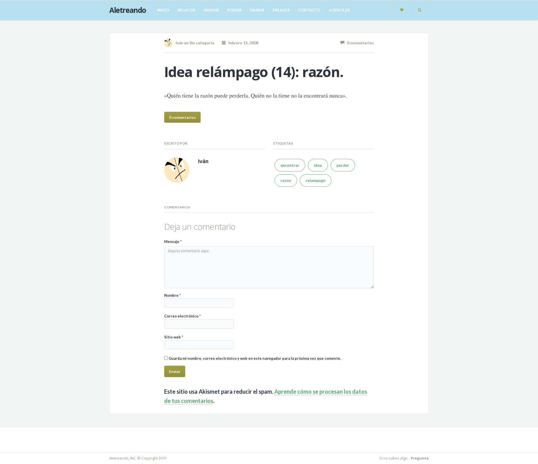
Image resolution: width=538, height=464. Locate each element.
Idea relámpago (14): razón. (254, 71)
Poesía (234, 10)
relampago (316, 180)
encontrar (289, 165)
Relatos (186, 10)
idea (318, 165)
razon (285, 180)
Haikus (257, 10)
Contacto (309, 10)
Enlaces (281, 10)
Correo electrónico (182, 316)
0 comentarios (359, 42)
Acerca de (339, 10)
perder (343, 165)
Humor (211, 10)
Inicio (163, 10)
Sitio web (173, 337)
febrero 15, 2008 (242, 42)
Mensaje (173, 241)
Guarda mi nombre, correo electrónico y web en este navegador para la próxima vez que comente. (255, 358)
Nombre (172, 295)
